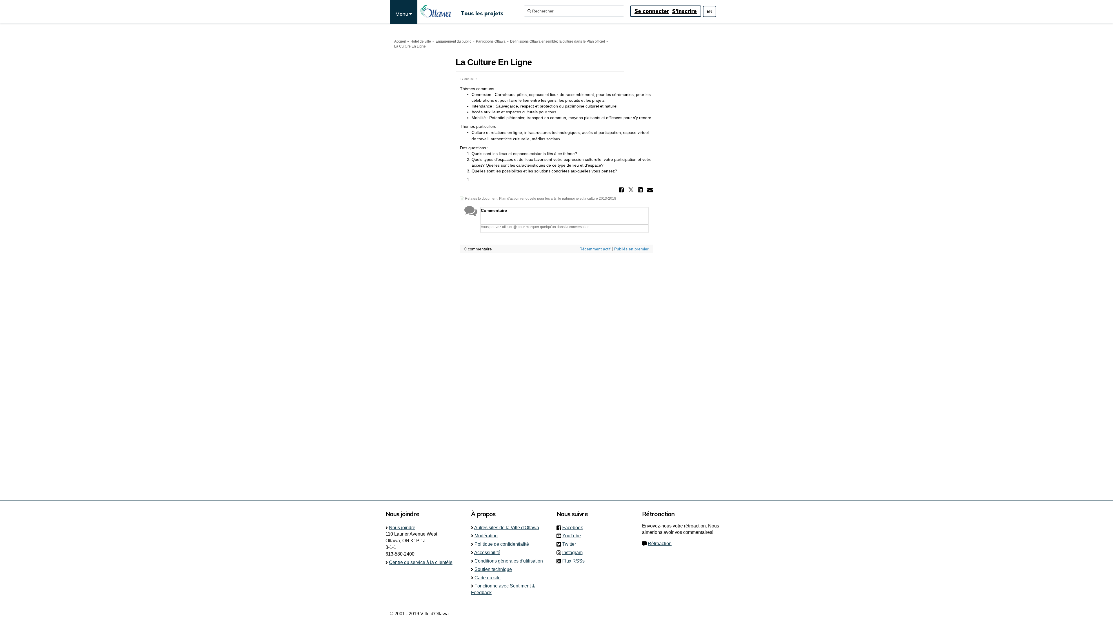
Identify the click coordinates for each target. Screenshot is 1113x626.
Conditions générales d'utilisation (508, 560)
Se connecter (651, 11)
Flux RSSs (573, 560)
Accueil (400, 41)
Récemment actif (594, 249)
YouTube (573, 535)
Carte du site (487, 577)
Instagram (574, 552)
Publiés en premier (631, 249)
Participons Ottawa (490, 41)
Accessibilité (487, 552)
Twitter (570, 544)
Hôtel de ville (420, 41)
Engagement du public (453, 41)
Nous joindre (402, 527)
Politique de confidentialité (501, 544)
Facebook (574, 527)
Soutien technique (493, 569)
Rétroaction (660, 543)
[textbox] (564, 220)
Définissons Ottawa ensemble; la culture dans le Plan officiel (557, 41)
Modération (486, 535)
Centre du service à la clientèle (420, 562)
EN (709, 11)
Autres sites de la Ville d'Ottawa (506, 527)
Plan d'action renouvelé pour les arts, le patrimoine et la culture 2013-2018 (557, 198)
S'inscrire (684, 11)
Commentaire (494, 210)
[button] (622, 190)
